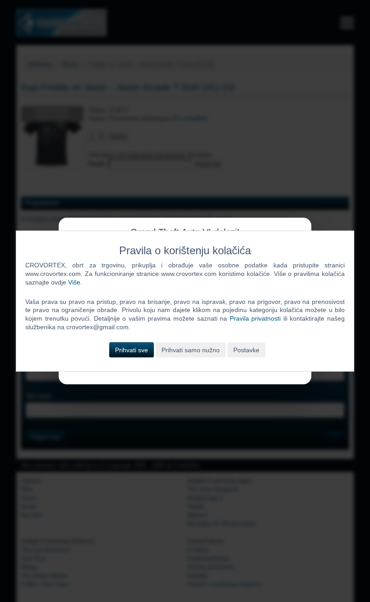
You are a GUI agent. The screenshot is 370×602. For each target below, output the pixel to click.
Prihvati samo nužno (191, 350)
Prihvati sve (131, 350)
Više (74, 281)
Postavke (246, 350)
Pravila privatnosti (255, 318)
